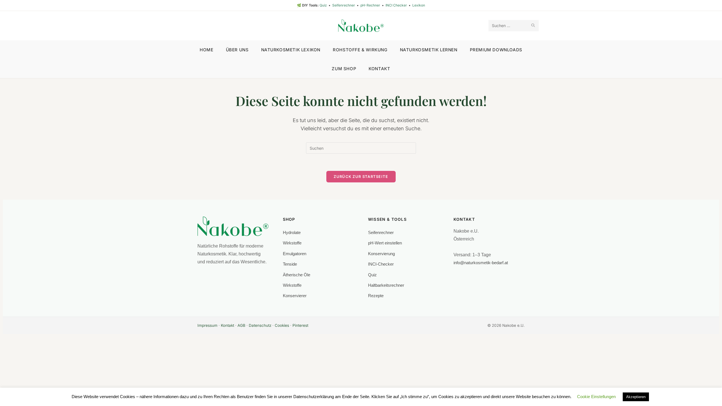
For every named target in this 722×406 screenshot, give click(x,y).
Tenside (290, 264)
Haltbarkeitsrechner (386, 285)
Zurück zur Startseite (361, 176)
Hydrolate (292, 232)
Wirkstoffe (292, 242)
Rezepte (376, 295)
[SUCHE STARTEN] (533, 25)
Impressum (207, 325)
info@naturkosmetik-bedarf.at (481, 262)
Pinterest (300, 325)
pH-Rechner (370, 5)
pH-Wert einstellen (385, 242)
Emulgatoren (294, 253)
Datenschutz (260, 325)
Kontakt (227, 325)
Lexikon (418, 5)
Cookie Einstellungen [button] (596, 396)
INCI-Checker (381, 264)
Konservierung (381, 253)
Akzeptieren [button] (636, 397)
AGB (241, 325)
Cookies (282, 325)
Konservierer (295, 295)
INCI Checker (397, 5)
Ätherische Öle (296, 274)
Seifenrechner (344, 5)
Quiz (324, 5)
